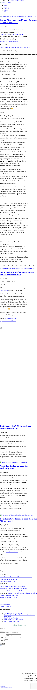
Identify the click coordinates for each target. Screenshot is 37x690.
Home (5, 5)
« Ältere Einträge (5, 604)
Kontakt (6, 10)
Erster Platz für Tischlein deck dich (13, 613)
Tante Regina (4, 290)
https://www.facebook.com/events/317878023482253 (17, 47)
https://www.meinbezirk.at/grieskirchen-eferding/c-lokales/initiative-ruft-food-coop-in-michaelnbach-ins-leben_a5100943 (13, 588)
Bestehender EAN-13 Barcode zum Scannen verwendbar (16, 427)
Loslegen (6, 7)
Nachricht (3, 637)
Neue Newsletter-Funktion (11, 621)
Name (1, 628)
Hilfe (5, 12)
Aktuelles (6, 8)
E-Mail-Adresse (4, 632)
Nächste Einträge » (5, 606)
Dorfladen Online (18, 34)
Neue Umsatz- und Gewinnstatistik (13, 619)
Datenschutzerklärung (6, 687)
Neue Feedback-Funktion (11, 618)
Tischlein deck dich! (12, 552)
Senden (3, 643)
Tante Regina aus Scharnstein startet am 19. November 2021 (17, 273)
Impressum (3, 686)
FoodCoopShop (5, 34)
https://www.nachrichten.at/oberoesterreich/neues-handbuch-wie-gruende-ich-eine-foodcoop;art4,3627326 (16, 579)
